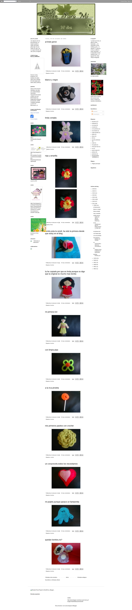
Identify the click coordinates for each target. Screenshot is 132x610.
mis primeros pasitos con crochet (59, 426)
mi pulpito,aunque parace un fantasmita (62, 502)
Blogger (75, 605)
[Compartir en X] (79, 71)
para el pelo (95, 150)
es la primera (95, 128)
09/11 (95, 262)
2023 (93, 195)
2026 (93, 188)
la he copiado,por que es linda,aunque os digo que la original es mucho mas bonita (65, 272)
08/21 (95, 266)
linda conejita (50, 118)
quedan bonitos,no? (53, 540)
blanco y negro (51, 80)
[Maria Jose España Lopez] (32, 117)
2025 (93, 191)
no (92, 148)
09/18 (95, 260)
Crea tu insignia (34, 119)
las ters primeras (96, 140)
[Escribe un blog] (77, 71)
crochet (52, 457)
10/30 (95, 205)
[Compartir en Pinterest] (82, 71)
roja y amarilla (51, 156)
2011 (93, 203)
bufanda (94, 123)
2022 (93, 197)
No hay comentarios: (66, 71)
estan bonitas (95, 132)
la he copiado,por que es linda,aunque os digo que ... (97, 226)
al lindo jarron (51, 42)
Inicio (67, 577)
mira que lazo (95, 146)
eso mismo (94, 130)
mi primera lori (51, 312)
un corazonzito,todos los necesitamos (61, 464)
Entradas (95, 111)
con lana (94, 125)
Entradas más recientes (51, 577)
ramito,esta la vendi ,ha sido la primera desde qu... (96, 218)
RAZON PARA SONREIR (95, 156)
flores (51, 224)
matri (93, 143)
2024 (93, 193)
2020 (93, 201)
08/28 (95, 264)
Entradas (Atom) (56, 580)
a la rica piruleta (52, 388)
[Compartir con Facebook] (81, 71)
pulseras (94, 154)
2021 (93, 199)
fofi (92, 138)
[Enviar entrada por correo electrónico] (73, 71)
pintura (93, 152)
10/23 (95, 258)
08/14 (95, 268)
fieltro (93, 134)
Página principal (96, 163)
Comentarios (96, 114)
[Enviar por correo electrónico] (76, 71)
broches (52, 73)
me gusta (94, 144)
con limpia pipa (51, 350)
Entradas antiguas (82, 577)
